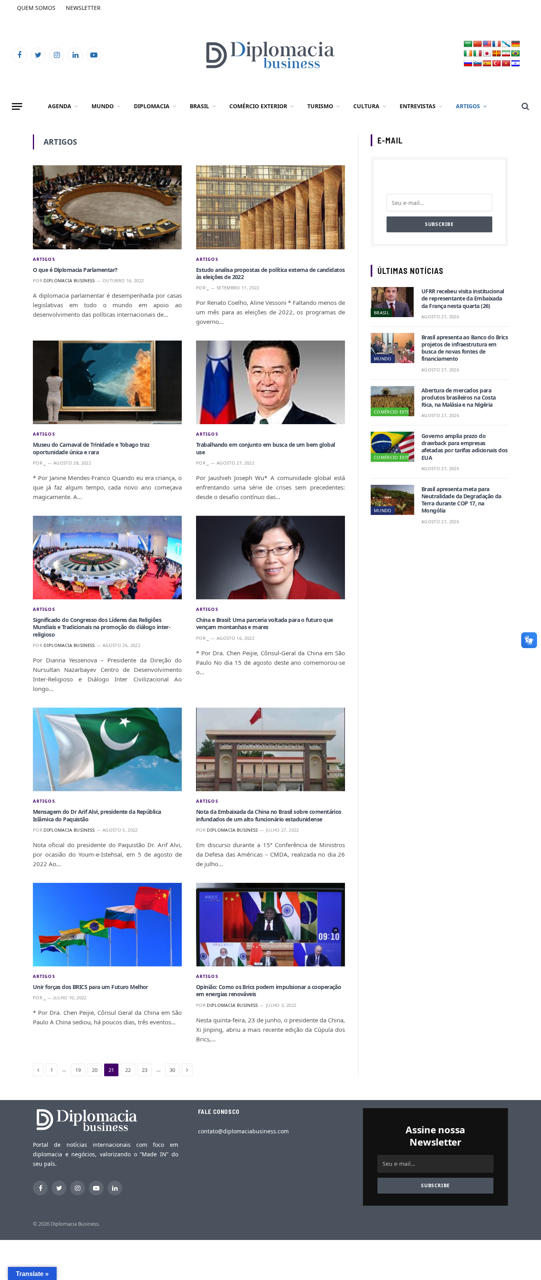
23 (144, 1069)
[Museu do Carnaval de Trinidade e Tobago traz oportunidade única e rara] (107, 383)
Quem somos (36, 7)
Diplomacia (152, 106)
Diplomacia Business (69, 280)
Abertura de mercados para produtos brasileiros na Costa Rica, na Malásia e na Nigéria (458, 397)
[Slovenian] (477, 63)
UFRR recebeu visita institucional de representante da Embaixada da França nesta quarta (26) (462, 298)
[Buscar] (524, 106)
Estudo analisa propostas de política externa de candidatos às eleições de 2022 (270, 273)
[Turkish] (496, 63)
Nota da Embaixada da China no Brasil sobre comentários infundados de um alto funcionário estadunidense (268, 815)
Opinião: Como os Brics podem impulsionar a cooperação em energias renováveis (268, 990)
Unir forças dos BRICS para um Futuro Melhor (90, 987)
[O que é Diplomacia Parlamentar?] (107, 207)
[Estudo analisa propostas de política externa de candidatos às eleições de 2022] (270, 207)
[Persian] (506, 53)
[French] (496, 44)
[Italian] (477, 53)
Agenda (59, 106)
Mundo (102, 106)
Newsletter (83, 7)
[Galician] (506, 44)
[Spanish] (487, 63)
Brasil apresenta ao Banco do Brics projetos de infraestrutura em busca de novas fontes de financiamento (464, 348)
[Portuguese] (515, 53)
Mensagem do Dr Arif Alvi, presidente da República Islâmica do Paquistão (97, 815)
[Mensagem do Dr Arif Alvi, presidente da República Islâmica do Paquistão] (107, 750)
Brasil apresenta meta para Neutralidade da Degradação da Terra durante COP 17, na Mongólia (461, 500)
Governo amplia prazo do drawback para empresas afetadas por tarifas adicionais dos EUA (464, 446)
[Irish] (468, 53)
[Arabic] (468, 44)
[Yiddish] (515, 63)
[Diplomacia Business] (270, 55)
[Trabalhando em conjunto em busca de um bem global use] (270, 383)
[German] (515, 44)
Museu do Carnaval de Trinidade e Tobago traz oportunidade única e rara (91, 448)
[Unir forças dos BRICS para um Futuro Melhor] (107, 925)
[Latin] (496, 53)
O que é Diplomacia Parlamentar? (75, 270)
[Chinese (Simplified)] (477, 44)
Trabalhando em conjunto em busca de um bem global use (265, 448)
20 (94, 1069)
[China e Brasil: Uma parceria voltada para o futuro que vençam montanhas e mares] (270, 558)
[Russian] (468, 63)
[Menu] (17, 106)
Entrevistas (418, 106)
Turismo (320, 106)
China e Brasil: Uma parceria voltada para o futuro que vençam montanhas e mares (264, 623)
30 (172, 1069)
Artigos (468, 106)
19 (78, 1069)
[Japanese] (487, 53)
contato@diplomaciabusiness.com (243, 1131)
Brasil (199, 106)
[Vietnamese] (506, 63)
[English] (487, 44)
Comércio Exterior (258, 106)
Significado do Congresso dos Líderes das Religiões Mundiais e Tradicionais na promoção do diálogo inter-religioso (101, 627)
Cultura (366, 106)
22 (128, 1069)
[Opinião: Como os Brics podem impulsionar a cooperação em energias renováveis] (270, 925)
